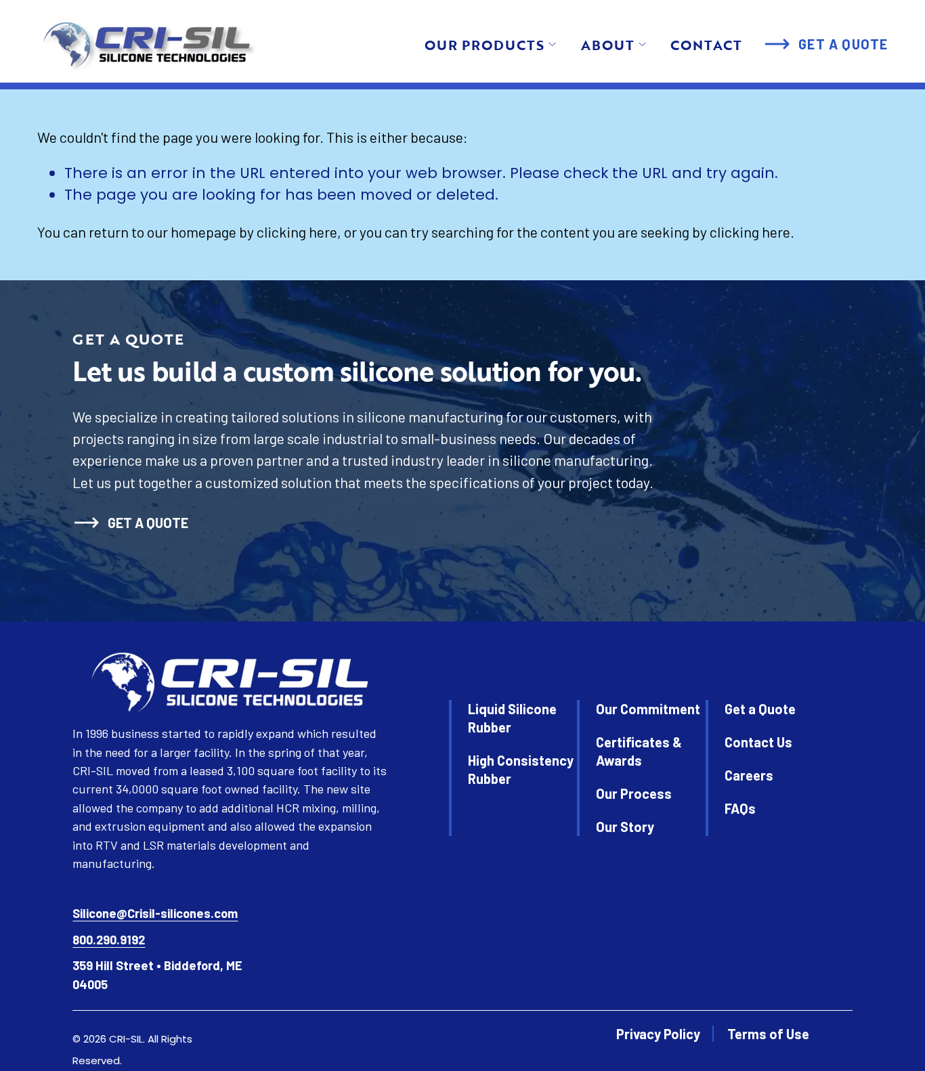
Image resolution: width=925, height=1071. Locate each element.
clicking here (297, 231)
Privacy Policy (658, 1034)
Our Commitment (648, 709)
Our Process (634, 793)
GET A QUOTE (148, 523)
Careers (749, 775)
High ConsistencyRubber (521, 769)
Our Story (625, 826)
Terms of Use (768, 1034)
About (607, 45)
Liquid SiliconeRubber (512, 718)
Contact (706, 45)
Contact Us (758, 742)
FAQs (740, 808)
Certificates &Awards (639, 751)
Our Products (484, 45)
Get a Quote (760, 709)
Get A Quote (843, 44)
